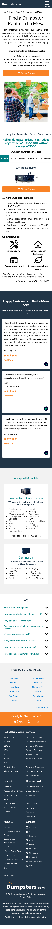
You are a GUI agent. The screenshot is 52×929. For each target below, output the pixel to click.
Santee (14, 700)
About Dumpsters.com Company (13, 833)
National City (38, 687)
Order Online (28, 73)
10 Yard (7, 742)
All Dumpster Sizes (11, 771)
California (27, 12)
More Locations (42, 707)
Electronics (30, 816)
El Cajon (14, 682)
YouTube (32, 848)
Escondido (14, 687)
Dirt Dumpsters (32, 763)
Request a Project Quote (13, 791)
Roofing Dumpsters (34, 754)
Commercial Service (34, 771)
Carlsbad (14, 678)
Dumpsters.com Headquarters (10, 841)
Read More (8, 360)
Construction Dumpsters (36, 742)
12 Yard (7, 746)
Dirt (27, 799)
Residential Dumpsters (35, 767)
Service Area (14, 12)
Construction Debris (34, 787)
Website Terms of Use (12, 851)
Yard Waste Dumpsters (35, 758)
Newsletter (33, 853)
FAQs (6, 799)
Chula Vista (38, 678)
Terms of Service (32, 775)
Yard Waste (30, 795)
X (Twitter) (33, 840)
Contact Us (33, 857)
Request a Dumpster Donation (12, 809)
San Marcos (38, 696)
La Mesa (38, 12)
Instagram (33, 836)
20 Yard (7, 754)
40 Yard (7, 763)
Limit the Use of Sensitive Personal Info (14, 874)
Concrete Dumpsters (34, 750)
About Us (7, 827)
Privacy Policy (9, 855)
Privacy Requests (10, 864)
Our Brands (8, 847)
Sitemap (7, 868)
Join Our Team (9, 803)
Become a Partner (36, 861)
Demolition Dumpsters (35, 746)
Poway (38, 691)
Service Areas (9, 737)
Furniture (30, 808)
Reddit (32, 865)
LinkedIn (32, 827)
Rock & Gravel (31, 803)
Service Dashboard (11, 795)
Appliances (30, 812)
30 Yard (7, 758)
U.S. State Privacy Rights (13, 859)
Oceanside (14, 691)
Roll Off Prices (9, 767)
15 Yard (7, 750)
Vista (38, 700)
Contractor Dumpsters (35, 737)
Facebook (33, 832)
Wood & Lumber (32, 791)
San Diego (13, 696)
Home (3, 12)
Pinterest (33, 844)
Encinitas (38, 682)
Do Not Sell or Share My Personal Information (26, 917)
